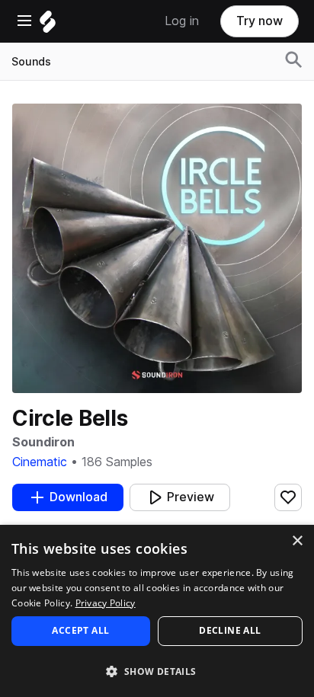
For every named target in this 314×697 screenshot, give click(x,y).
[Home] (48, 25)
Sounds (31, 62)
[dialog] (157, 611)
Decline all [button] (230, 630)
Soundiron (43, 442)
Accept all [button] (80, 630)
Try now (259, 21)
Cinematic (39, 462)
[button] (157, 670)
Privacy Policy (105, 602)
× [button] (297, 541)
